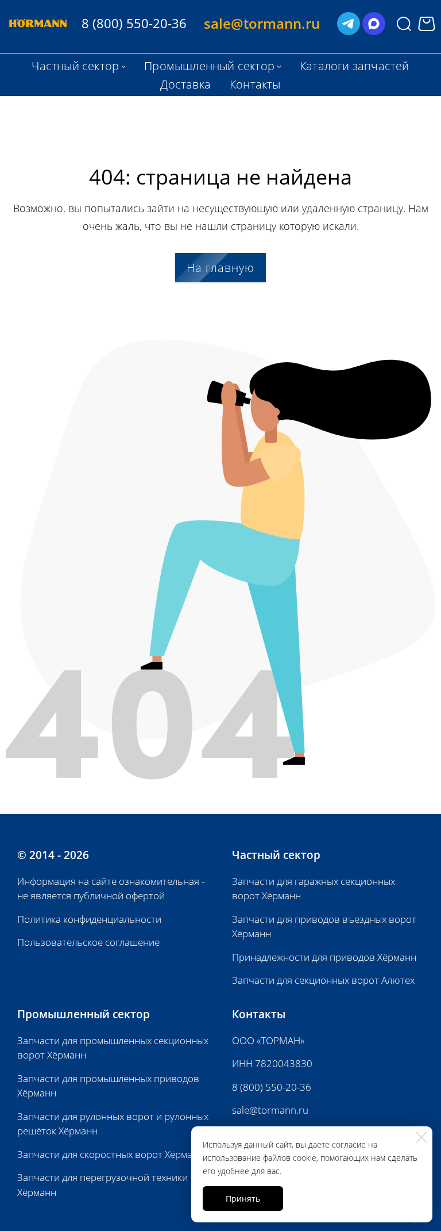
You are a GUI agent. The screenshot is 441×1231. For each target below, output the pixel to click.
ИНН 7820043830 (272, 1063)
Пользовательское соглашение (88, 942)
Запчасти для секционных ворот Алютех (323, 980)
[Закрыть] (421, 1137)
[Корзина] (426, 24)
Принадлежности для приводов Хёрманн (324, 957)
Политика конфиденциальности (89, 919)
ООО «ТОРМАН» (268, 1040)
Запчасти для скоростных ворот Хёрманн (110, 1154)
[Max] (373, 23)
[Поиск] (404, 23)
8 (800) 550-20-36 (271, 1087)
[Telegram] (348, 23)
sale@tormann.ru (270, 1110)
